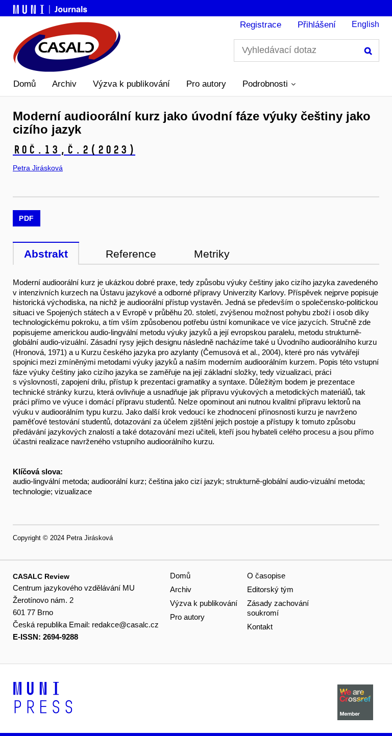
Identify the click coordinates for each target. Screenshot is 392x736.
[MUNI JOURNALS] (51, 7)
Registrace (260, 25)
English (365, 24)
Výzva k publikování (131, 84)
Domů (24, 84)
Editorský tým (270, 589)
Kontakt (260, 626)
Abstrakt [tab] (46, 254)
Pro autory (206, 84)
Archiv (64, 84)
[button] (269, 84)
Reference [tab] (131, 254)
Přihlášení (317, 25)
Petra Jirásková (38, 168)
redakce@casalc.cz (125, 624)
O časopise (266, 575)
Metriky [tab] (212, 254)
